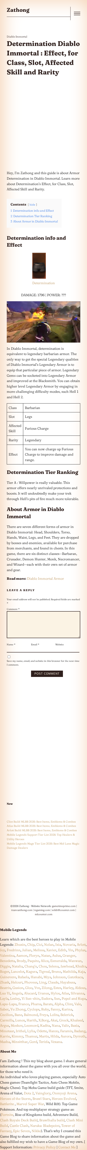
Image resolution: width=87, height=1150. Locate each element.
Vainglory (42, 1093)
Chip (31, 944)
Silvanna (77, 993)
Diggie (5, 966)
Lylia (31, 1031)
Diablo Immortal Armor (45, 578)
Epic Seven (21, 1131)
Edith (62, 950)
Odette (42, 1031)
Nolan (49, 944)
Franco (23, 1004)
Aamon (21, 955)
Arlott (81, 944)
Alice (45, 961)
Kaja (81, 971)
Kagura (31, 971)
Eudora (46, 998)
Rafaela (23, 977)
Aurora (66, 1036)
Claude (53, 982)
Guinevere (8, 977)
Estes (57, 988)
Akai (53, 1020)
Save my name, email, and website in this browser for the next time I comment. (43, 662)
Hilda (54, 1036)
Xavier (51, 950)
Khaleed (76, 1020)
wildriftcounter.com (63, 910)
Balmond (31, 1015)
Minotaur (7, 1031)
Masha (5, 1042)
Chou (43, 966)
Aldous (80, 988)
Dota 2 (29, 1093)
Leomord (31, 1025)
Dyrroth (79, 1036)
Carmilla (7, 1020)
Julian (26, 950)
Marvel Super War (30, 1104)
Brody (21, 961)
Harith (32, 1020)
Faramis (66, 1031)
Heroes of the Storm (15, 1098)
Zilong (47, 988)
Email (35, 644)
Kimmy (17, 1036)
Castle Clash (19, 1125)
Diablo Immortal (17, 36)
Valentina (7, 955)
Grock (64, 1020)
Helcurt (17, 982)
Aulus (56, 955)
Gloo (29, 988)
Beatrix (5, 988)
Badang (80, 1031)
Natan (45, 955)
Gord (33, 1042)
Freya (43, 1015)
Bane (18, 1015)
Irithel (21, 1031)
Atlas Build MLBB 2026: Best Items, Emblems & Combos (41, 825)
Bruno (56, 971)
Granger (69, 955)
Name (11, 644)
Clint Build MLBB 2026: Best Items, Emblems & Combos (41, 821)
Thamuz (31, 1036)
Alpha (58, 1004)
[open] (77, 13)
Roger (4, 971)
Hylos (55, 993)
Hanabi (36, 977)
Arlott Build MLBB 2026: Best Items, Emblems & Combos (42, 830)
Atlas (65, 993)
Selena (54, 966)
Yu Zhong (18, 1009)
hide (32, 204)
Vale (77, 1004)
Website (59, 644)
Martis (44, 1036)
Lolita (54, 1015)
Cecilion (6, 1015)
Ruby (45, 1009)
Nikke (36, 1131)
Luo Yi (5, 993)
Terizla (44, 1042)
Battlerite (7, 1104)
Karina (67, 1009)
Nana (56, 1025)
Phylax (80, 950)
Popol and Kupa (74, 998)
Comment (13, 609)
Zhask (4, 982)
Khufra (80, 966)
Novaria (69, 944)
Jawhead (67, 966)
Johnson (59, 977)
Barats (48, 1004)
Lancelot (17, 971)
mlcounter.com (43, 914)
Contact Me (67, 1147)
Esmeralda (58, 961)
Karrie (5, 1036)
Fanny (55, 1009)
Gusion (17, 988)
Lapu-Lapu (8, 1004)
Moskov (17, 1025)
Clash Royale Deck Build (19, 1120)
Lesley (15, 998)
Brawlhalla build (52, 1120)
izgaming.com (42, 910)
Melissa (39, 950)
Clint (69, 1004)
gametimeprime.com (64, 906)
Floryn (34, 955)
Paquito (33, 961)
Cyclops (33, 1009)
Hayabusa (67, 982)
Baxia (75, 1025)
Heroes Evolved (64, 1098)
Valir (65, 1025)
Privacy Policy (44, 1147)
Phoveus (30, 982)
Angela (17, 993)
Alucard (30, 993)
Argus (4, 1025)
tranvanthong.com (21, 910)
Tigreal (44, 971)
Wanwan (75, 961)
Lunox (20, 1020)
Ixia (58, 944)
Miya (47, 977)
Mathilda (69, 971)
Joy (2, 950)
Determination (43, 283)
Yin (70, 950)
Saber (4, 1009)
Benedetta (7, 961)
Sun (57, 998)
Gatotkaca (75, 977)
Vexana (56, 1042)
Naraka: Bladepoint (45, 1125)
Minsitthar (20, 1042)
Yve (37, 988)
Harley (68, 988)
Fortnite (7, 1114)
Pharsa (36, 1004)
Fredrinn (13, 950)
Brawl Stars (41, 1098)
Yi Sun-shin (31, 998)
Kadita (45, 1025)
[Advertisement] (43, 123)
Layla (4, 998)
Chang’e (30, 966)
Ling (42, 982)
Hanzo (53, 1031)
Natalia (17, 966)
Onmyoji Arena (64, 1093)
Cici (39, 944)
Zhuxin (20, 944)
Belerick (66, 1015)
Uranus (43, 993)
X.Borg (43, 1020)
